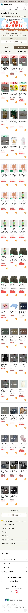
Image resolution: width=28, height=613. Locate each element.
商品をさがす (17, 9)
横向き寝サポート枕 (4, 311)
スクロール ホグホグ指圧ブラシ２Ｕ (14, 496)
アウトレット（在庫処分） (8, 528)
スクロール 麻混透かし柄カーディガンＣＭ (14, 417)
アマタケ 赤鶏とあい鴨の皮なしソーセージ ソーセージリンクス (14, 95)
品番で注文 (24, 9)
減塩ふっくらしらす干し (22, 67)
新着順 (7, 47)
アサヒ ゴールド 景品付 (4, 120)
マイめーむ (10, 9)
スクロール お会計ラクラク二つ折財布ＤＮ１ (23, 312)
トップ (3, 9)
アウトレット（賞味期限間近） (9, 524)
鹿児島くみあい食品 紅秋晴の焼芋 (23, 94)
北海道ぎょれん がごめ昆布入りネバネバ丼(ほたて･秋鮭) (5, 68)
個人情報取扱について (7, 607)
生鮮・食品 (4, 532)
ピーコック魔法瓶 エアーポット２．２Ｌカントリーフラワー (23, 148)
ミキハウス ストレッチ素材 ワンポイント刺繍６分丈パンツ (4, 174)
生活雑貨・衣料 (6, 536)
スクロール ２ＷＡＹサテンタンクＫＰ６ (14, 364)
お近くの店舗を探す (14, 581)
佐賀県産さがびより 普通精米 (13, 146)
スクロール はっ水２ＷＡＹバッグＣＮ (4, 471)
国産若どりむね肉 (4, 94)
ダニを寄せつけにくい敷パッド (4, 146)
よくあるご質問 (5, 605)
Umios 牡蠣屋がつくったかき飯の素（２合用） (13, 68)
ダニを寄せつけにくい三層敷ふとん (22, 121)
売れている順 (21, 47)
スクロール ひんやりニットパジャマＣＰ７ (4, 445)
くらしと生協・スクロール (8, 543)
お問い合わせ (14, 605)
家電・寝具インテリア (7, 540)
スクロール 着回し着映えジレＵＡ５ (4, 364)
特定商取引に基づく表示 (19, 607)
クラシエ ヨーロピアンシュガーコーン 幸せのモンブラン (14, 121)
